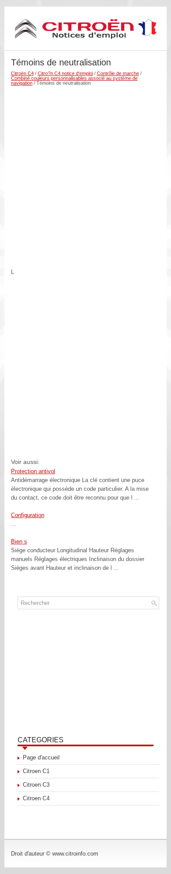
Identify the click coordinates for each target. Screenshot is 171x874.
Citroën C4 (22, 73)
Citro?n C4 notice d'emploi (65, 73)
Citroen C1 (36, 771)
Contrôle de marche (118, 73)
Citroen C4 (36, 798)
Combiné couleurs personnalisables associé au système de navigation (74, 81)
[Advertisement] (85, 173)
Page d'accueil (41, 757)
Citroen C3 (36, 784)
